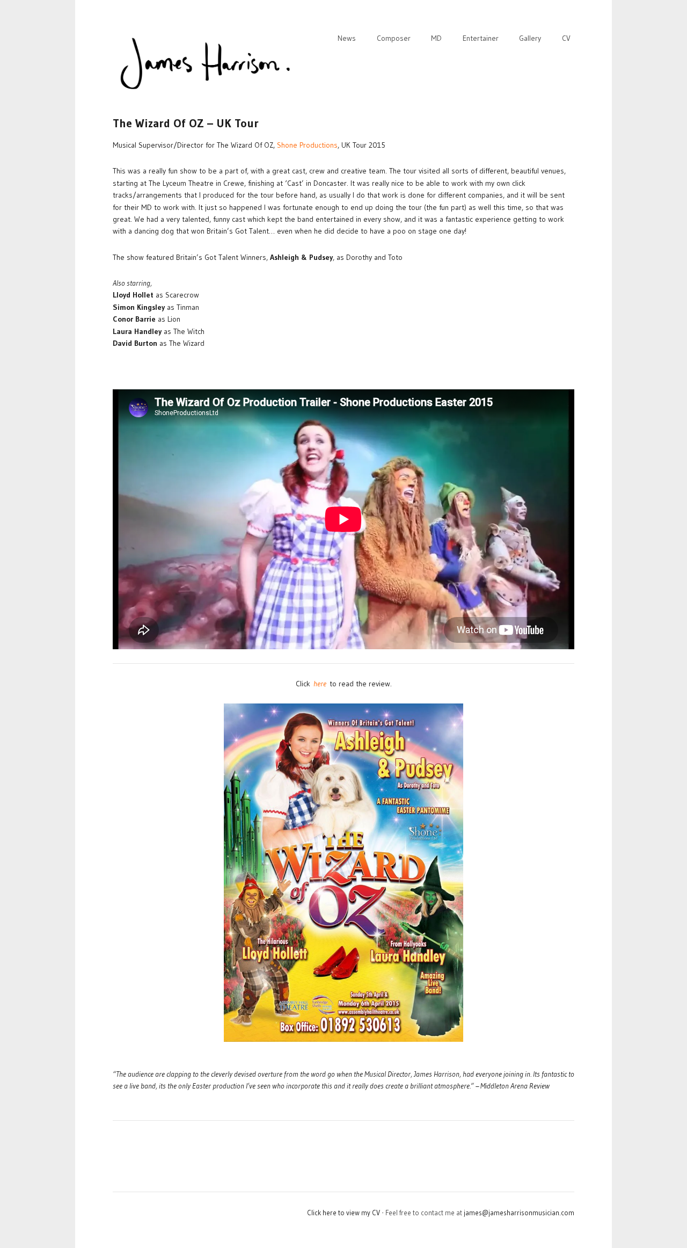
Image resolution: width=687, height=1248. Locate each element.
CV (566, 38)
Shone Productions (307, 145)
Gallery (530, 38)
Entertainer (481, 38)
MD (436, 38)
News (347, 38)
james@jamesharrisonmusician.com (519, 1212)
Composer (394, 38)
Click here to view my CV (343, 1212)
